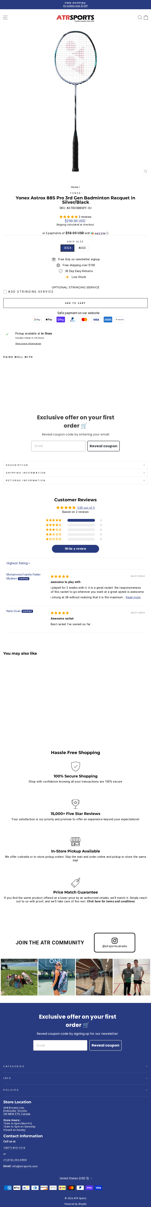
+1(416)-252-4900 (15, 1159)
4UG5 (82, 248)
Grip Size (75, 241)
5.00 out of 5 (86, 508)
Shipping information (26, 472)
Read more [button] (133, 597)
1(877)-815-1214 (14, 1147)
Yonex (75, 193)
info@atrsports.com (25, 1166)
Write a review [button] (75, 549)
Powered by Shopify (75, 1204)
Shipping (61, 224)
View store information (28, 343)
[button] (69, 217)
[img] (60, 576)
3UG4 (67, 248)
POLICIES (11, 1090)
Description (17, 465)
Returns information (26, 480)
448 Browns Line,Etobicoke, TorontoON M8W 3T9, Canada (16, 1111)
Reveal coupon (103, 446)
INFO (7, 1078)
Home (74, 187)
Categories (13, 1066)
